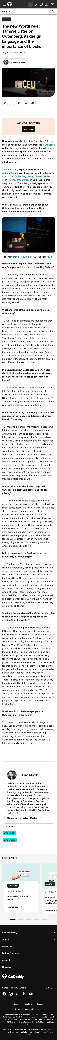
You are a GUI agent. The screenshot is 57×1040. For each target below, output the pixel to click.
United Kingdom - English (14, 988)
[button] (13, 919)
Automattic (8, 173)
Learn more (12, 907)
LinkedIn (14, 813)
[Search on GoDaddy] (52, 11)
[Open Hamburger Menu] (3, 4)
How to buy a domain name (18, 898)
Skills (7, 19)
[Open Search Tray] (30, 4)
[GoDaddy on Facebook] (4, 995)
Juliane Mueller (18, 62)
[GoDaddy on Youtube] (31, 995)
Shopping (6, 967)
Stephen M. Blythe (21, 257)
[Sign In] (46, 4)
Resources (7, 946)
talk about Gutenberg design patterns (23, 176)
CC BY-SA (49, 257)
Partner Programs (10, 953)
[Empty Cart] (52, 4)
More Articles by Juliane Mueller (22, 818)
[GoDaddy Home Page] (13, 976)
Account (6, 960)
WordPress (9, 840)
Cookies (40, 1004)
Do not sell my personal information (28, 1009)
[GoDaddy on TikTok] (17, 995)
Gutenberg (49, 144)
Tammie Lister (9, 169)
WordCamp (9, 833)
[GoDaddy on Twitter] (24, 995)
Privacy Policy (27, 1004)
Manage (50, 884)
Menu (4, 11)
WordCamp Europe (19, 179)
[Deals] (35, 4)
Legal (16, 1004)
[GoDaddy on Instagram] (11, 995)
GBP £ (49, 988)
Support (6, 939)
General (13, 886)
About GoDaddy (9, 932)
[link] (12, 103)
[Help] (41, 4)
